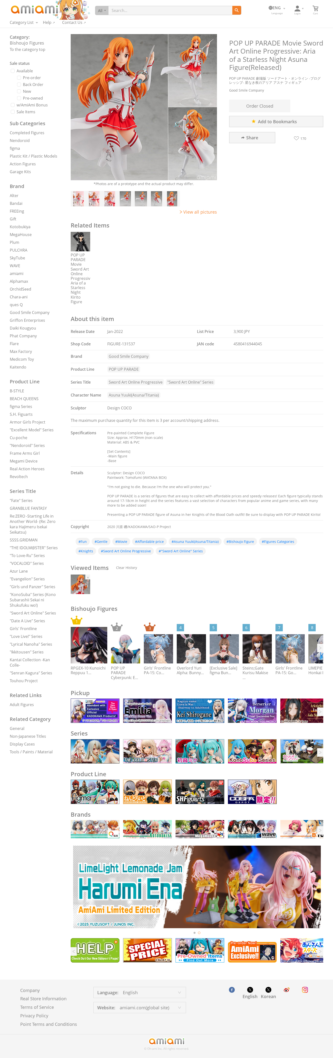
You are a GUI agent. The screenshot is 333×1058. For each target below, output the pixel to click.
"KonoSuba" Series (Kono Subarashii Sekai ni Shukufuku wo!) (33, 600)
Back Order (33, 84)
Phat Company (23, 336)
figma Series (21, 406)
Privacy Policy (34, 1016)
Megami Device (24, 461)
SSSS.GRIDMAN (24, 540)
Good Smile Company (29, 312)
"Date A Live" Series (27, 620)
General (17, 728)
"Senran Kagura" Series (31, 673)
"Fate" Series (21, 500)
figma (15, 148)
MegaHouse (21, 234)
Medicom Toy (22, 359)
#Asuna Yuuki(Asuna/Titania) (195, 541)
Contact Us (72, 22)
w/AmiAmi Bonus (32, 105)
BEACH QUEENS (24, 398)
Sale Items (26, 111)
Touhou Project (24, 680)
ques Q (16, 304)
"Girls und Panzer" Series (32, 586)
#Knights (85, 551)
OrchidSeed (20, 289)
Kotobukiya (20, 226)
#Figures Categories (278, 541)
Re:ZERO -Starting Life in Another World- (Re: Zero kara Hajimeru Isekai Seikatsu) (33, 524)
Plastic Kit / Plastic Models (33, 156)
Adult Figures (22, 704)
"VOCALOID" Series (27, 563)
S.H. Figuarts (21, 414)
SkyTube (17, 258)
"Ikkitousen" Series (27, 652)
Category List (22, 22)
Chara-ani (19, 297)
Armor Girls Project (27, 422)
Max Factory (21, 351)
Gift (13, 219)
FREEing (17, 211)
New (27, 91)
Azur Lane (19, 571)
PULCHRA (18, 250)
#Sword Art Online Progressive (126, 551)
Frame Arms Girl (25, 453)
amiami (16, 273)
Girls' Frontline (23, 628)
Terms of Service (37, 1007)
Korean (268, 996)
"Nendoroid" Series (27, 445)
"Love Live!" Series (26, 636)
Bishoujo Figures (27, 43)
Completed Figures (27, 132)
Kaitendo (18, 367)
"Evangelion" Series (27, 579)
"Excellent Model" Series (32, 430)
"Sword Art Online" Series (33, 613)
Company (30, 990)
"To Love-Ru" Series (27, 555)
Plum (14, 242)
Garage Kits (20, 171)
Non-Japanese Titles (28, 736)
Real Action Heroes (27, 469)
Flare (14, 343)
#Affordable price (149, 541)
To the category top (27, 49)
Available (25, 71)
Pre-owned (33, 98)
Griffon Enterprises (27, 320)
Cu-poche (18, 437)
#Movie (121, 541)
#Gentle (101, 541)
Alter (14, 195)
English (250, 996)
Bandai (16, 203)
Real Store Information (43, 998)
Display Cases (22, 744)
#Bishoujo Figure (240, 541)
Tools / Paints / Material (31, 752)
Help (47, 22)
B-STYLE (17, 391)
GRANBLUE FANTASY (28, 508)
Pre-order (32, 77)
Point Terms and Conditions (48, 1024)
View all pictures (200, 212)
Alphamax (19, 281)
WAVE (15, 265)
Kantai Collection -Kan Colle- (30, 662)
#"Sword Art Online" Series (181, 551)
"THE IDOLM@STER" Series (34, 547)
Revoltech (19, 476)
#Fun (82, 541)
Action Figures (23, 164)
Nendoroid (20, 140)
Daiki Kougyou (23, 328)
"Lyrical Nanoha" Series (31, 644)
